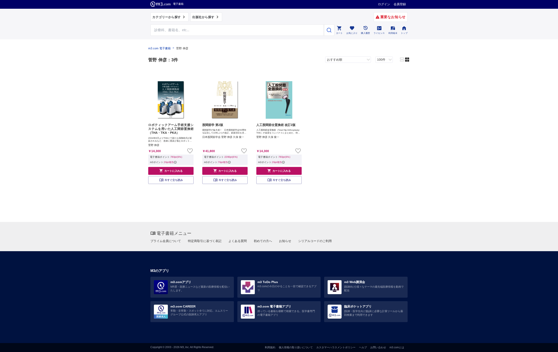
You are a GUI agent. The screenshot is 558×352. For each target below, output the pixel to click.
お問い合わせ (378, 347)
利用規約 (270, 347)
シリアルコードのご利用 (315, 240)
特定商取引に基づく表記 (204, 240)
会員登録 (400, 4)
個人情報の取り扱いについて (296, 347)
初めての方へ (263, 240)
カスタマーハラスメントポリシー (336, 347)
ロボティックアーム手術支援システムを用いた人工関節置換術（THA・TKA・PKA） (171, 128)
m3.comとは (397, 347)
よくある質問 (237, 240)
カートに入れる (171, 170)
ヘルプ (363, 347)
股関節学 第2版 (212, 125)
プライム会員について (165, 240)
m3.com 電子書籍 (159, 48)
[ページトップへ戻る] (546, 345)
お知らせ (285, 240)
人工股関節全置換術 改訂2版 (276, 125)
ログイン (384, 4)
